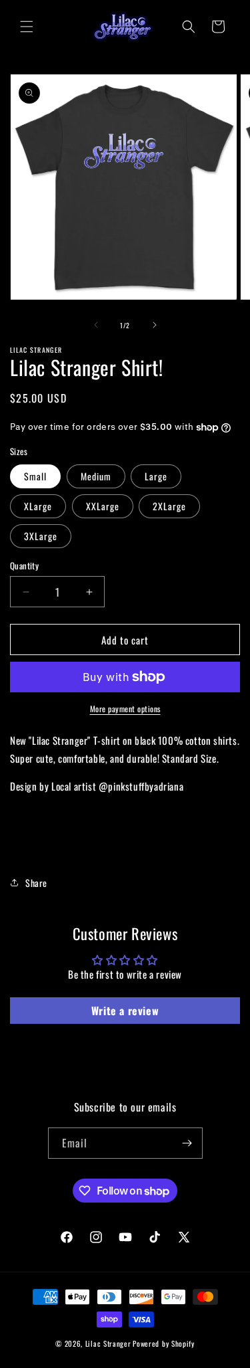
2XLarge (169, 506)
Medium (96, 476)
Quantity (24, 565)
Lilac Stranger (108, 1343)
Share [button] (36, 883)
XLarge (38, 506)
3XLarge (40, 536)
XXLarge (102, 506)
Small (35, 476)
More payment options (125, 708)
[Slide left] (96, 325)
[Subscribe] (187, 1143)
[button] (26, 26)
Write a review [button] (125, 1011)
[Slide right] (154, 325)
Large (156, 476)
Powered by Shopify (164, 1343)
